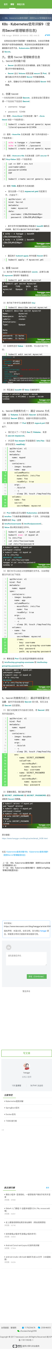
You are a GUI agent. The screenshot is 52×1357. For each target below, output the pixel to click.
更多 (47, 1188)
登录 (44, 13)
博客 (12, 4)
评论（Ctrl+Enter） (37, 976)
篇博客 (16, 1086)
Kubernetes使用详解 (15, 852)
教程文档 (21, 4)
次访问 (36, 1086)
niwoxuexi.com (22, 1337)
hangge (43, 931)
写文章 (26, 1053)
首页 (6, 4)
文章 (11, 12)
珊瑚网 (13, 1328)
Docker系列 (11, 1114)
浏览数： (10, 1200)
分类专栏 (8, 1095)
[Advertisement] (26, 897)
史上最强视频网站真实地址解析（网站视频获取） (26, 1222)
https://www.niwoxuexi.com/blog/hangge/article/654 (27, 926)
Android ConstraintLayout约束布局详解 (22, 1245)
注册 (33, 13)
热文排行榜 (9, 1187)
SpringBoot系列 (12, 1108)
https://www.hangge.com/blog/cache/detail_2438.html (25, 838)
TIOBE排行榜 (11, 1121)
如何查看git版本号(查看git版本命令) (21, 1234)
